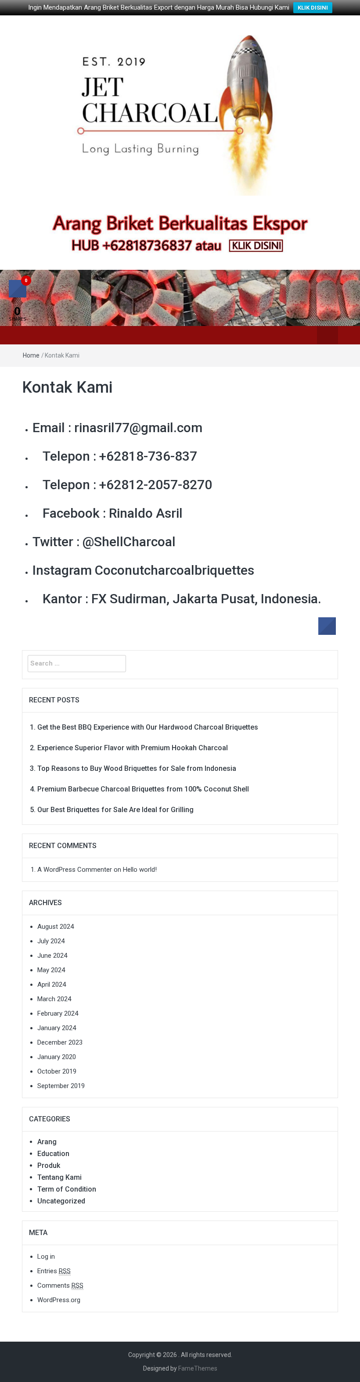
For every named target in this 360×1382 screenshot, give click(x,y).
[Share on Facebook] (327, 632)
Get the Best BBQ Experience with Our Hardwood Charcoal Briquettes (147, 727)
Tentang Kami (59, 1177)
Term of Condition (66, 1189)
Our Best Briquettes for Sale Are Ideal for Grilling (115, 810)
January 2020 (56, 1057)
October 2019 (56, 1071)
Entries (54, 1271)
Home (31, 355)
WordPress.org (58, 1300)
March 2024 (54, 999)
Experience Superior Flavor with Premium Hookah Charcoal (132, 748)
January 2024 (56, 1028)
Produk (48, 1165)
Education (53, 1153)
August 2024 (55, 927)
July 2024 (51, 941)
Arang (47, 1142)
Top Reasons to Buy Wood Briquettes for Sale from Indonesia (136, 768)
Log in (46, 1256)
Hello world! (140, 870)
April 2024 (51, 984)
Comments (60, 1285)
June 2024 (52, 956)
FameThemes (197, 1368)
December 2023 (60, 1042)
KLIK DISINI (313, 7)
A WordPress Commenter (74, 870)
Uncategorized (61, 1201)
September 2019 (61, 1086)
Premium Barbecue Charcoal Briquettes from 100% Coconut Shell (143, 789)
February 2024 (57, 1013)
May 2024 (51, 970)
